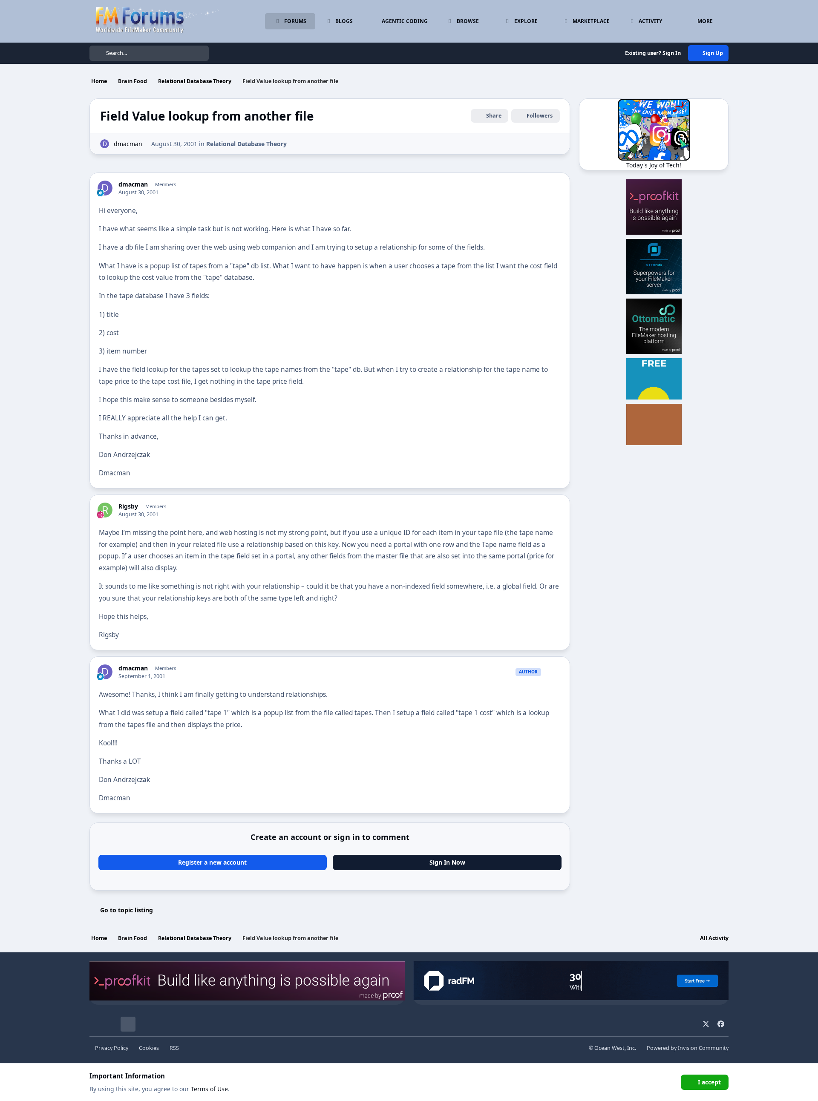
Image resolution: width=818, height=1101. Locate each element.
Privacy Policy (111, 1048)
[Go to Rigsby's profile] (105, 510)
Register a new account (212, 862)
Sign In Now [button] (447, 862)
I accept (709, 1082)
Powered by (688, 1048)
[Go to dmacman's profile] (104, 143)
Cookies (149, 1048)
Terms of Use (209, 1089)
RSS (174, 1048)
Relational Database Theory (246, 144)
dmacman (128, 144)
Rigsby (128, 506)
